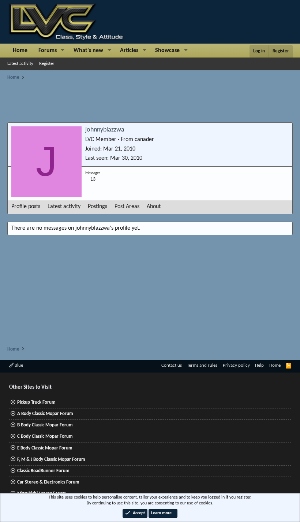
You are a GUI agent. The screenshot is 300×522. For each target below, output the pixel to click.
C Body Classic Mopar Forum (45, 436)
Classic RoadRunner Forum (43, 471)
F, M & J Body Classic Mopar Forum (51, 459)
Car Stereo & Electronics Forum (48, 482)
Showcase (167, 50)
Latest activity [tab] (64, 207)
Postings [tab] (97, 207)
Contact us (171, 365)
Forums (47, 50)
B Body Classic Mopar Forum (45, 425)
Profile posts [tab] (25, 207)
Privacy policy (236, 365)
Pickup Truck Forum (36, 402)
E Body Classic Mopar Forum (44, 448)
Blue (18, 365)
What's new (88, 50)
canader (144, 139)
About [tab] (154, 207)
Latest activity (20, 63)
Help (259, 365)
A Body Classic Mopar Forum (45, 413)
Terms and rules (202, 365)
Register (47, 63)
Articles (129, 50)
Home (20, 50)
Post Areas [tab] (127, 207)
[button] (62, 51)
